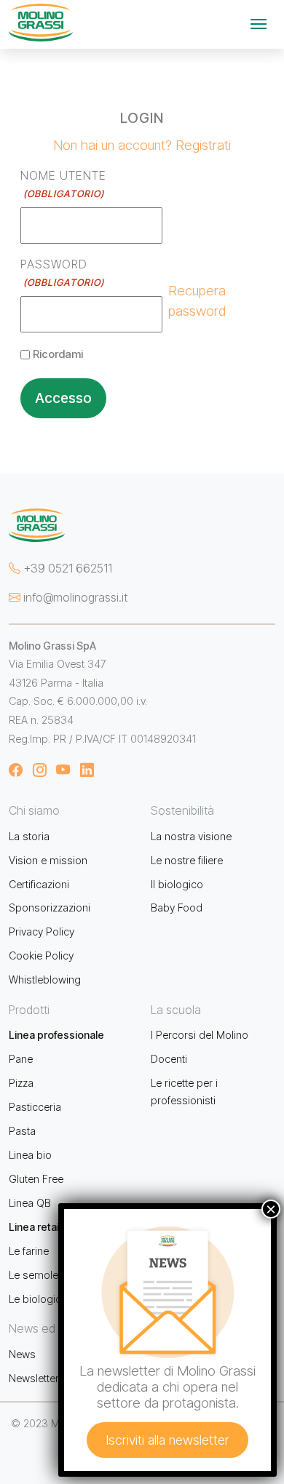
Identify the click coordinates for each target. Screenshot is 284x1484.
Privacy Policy (41, 931)
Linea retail (35, 1227)
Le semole (33, 1275)
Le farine (29, 1251)
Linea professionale (56, 1035)
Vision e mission (48, 860)
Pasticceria (35, 1107)
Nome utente (63, 183)
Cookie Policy (41, 955)
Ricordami (58, 354)
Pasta (22, 1131)
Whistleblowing (45, 979)
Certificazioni (39, 884)
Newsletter (34, 1378)
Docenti (169, 1059)
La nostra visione (191, 836)
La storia (29, 836)
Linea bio (30, 1155)
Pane (21, 1059)
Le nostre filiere (187, 860)
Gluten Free (36, 1179)
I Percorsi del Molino (199, 1035)
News (22, 1354)
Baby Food (176, 907)
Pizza (21, 1083)
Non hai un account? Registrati (142, 145)
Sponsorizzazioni (49, 907)
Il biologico (177, 884)
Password (61, 272)
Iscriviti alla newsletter (167, 1440)
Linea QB (30, 1203)
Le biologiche (41, 1299)
